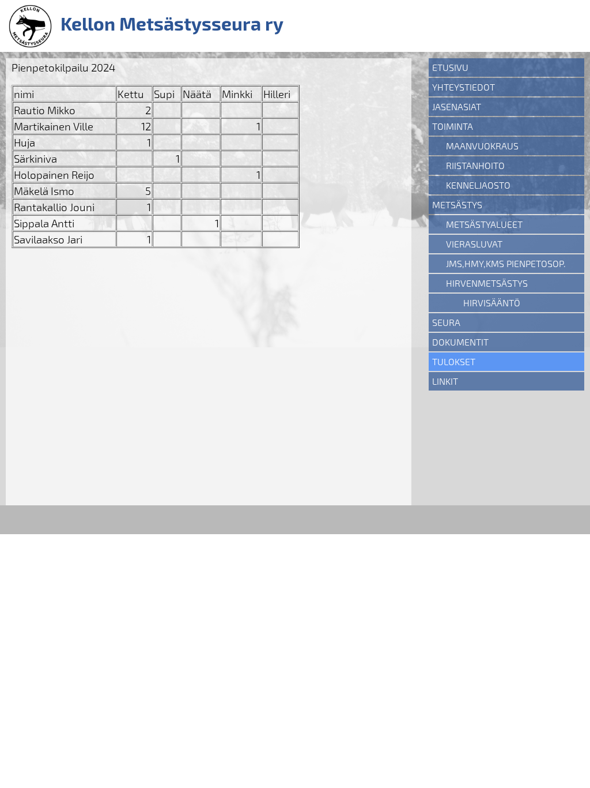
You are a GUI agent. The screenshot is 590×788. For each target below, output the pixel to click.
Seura (446, 322)
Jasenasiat (456, 106)
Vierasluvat (474, 243)
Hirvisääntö (491, 302)
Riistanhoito (475, 165)
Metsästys (457, 204)
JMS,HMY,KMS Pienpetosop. (506, 263)
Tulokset (453, 361)
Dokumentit (460, 341)
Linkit (445, 381)
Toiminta (452, 126)
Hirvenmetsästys (487, 282)
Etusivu (450, 67)
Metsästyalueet (484, 224)
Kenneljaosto (478, 184)
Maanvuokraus (482, 145)
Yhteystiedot (463, 86)
